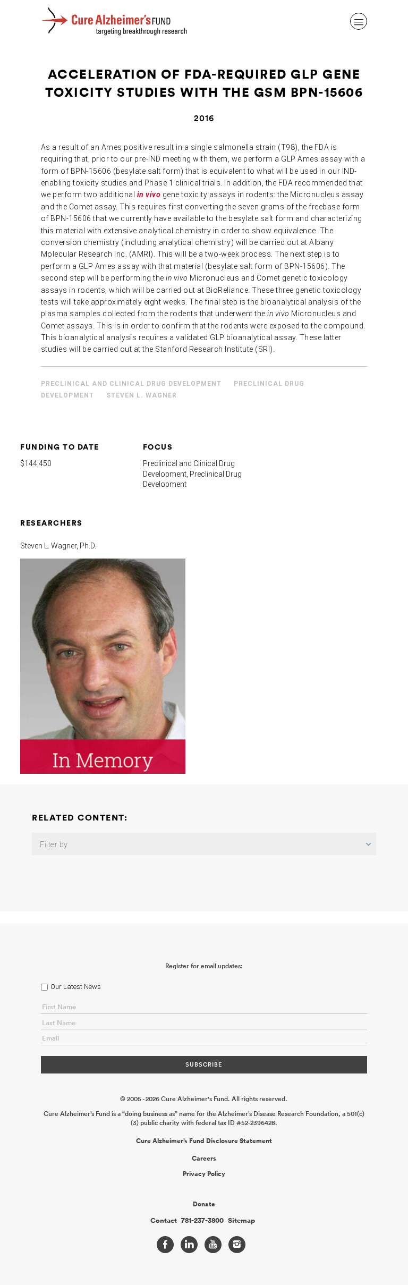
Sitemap (241, 1220)
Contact (163, 1220)
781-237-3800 (202, 1220)
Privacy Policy (204, 1174)
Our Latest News (75, 987)
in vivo (149, 194)
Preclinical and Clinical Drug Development (131, 383)
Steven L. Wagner (141, 395)
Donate (204, 1204)
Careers (204, 1158)
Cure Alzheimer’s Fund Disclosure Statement (204, 1141)
